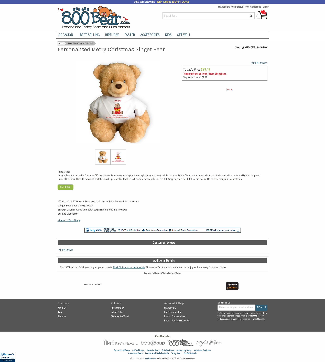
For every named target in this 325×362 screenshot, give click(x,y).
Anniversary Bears (184, 350)
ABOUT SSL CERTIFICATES (92, 284)
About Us (62, 307)
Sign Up (261, 307)
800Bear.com (150, 358)
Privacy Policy (117, 307)
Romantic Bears (153, 350)
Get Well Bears (138, 350)
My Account (224, 6)
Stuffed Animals (190, 353)
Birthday (112, 35)
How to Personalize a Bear (177, 320)
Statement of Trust (120, 316)
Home (61, 43)
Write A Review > (259, 62)
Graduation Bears (135, 353)
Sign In (266, 6)
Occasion (66, 35)
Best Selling (90, 35)
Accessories (150, 35)
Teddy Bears (176, 353)
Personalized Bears (122, 350)
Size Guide (65, 187)
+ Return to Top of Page (69, 220)
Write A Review (65, 249)
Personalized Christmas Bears (80, 43)
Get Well (184, 35)
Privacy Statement (258, 319)
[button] (7, 357)
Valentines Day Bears (202, 350)
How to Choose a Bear (175, 316)
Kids (168, 35)
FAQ (247, 6)
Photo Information (173, 312)
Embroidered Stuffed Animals (157, 353)
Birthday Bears (168, 350)
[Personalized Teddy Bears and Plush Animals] (100, 17)
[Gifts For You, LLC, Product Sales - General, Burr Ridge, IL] (142, 288)
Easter (129, 35)
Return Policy (117, 312)
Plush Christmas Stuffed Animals (129, 267)
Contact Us (255, 6)
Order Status (237, 6)
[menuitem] (66, 34)
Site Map (62, 316)
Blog (60, 312)
